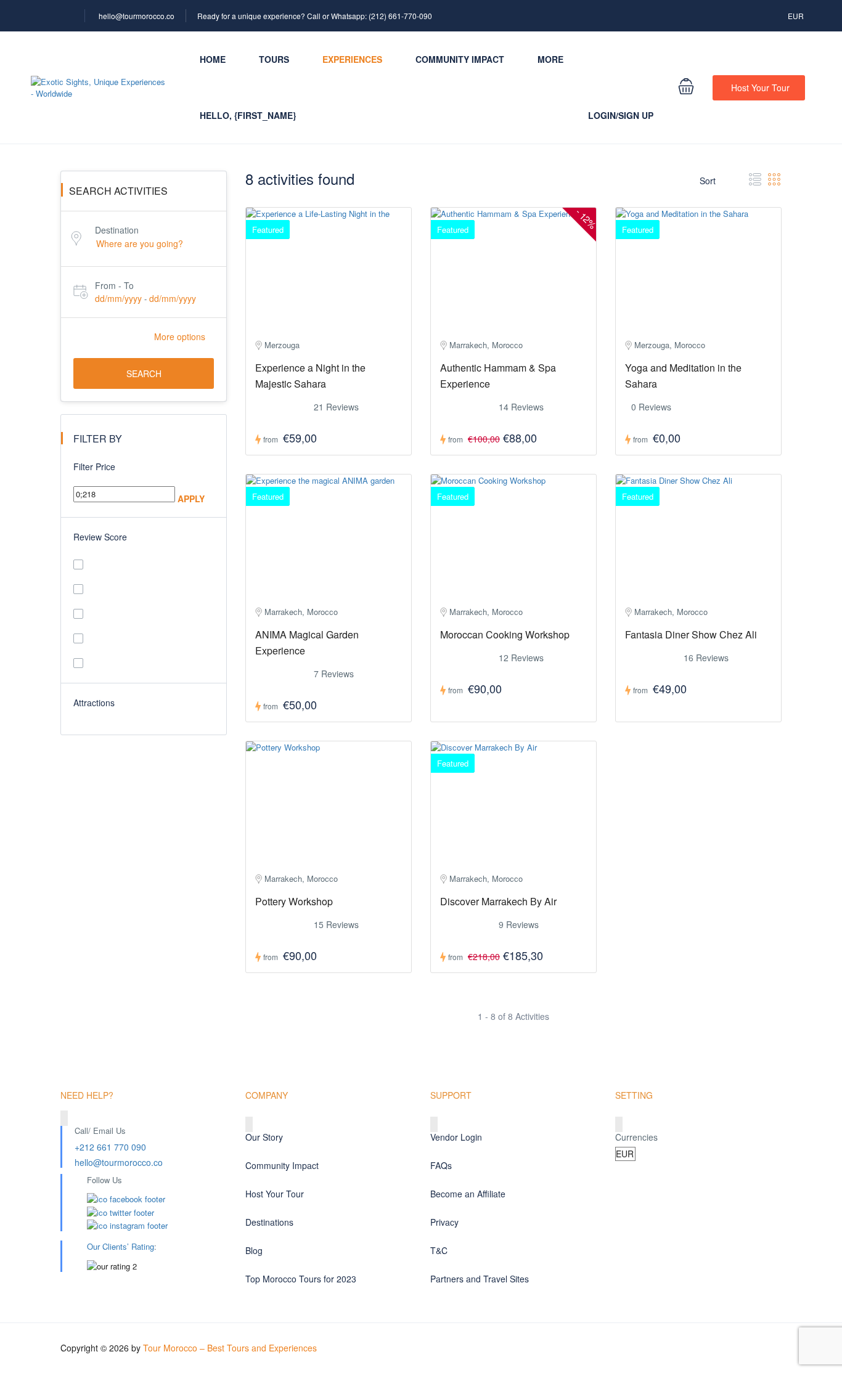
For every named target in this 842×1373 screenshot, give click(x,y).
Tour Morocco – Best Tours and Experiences (230, 1348)
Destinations (269, 1222)
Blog (254, 1250)
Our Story (264, 1137)
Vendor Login (456, 1137)
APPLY (191, 498)
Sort (709, 180)
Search (143, 373)
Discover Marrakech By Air (498, 901)
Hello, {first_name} (248, 115)
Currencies (636, 1137)
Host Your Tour (760, 87)
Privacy (444, 1222)
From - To (114, 285)
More (550, 59)
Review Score (100, 537)
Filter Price (94, 466)
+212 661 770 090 (110, 1147)
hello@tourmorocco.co (136, 15)
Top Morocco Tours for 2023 (300, 1279)
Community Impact (459, 59)
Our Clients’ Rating (120, 1246)
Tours (274, 59)
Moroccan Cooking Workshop (505, 634)
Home (213, 59)
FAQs (441, 1165)
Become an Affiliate (467, 1194)
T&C (439, 1250)
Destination (117, 230)
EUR (797, 15)
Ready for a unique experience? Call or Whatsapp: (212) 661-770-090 (314, 15)
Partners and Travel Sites (479, 1279)
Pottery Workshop (294, 901)
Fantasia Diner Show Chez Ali (691, 634)
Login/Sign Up (620, 115)
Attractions (94, 702)
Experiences (352, 59)
